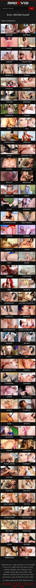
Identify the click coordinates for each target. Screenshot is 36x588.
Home (21, 586)
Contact (18, 584)
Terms (14, 586)
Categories (7, 584)
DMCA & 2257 (29, 584)
